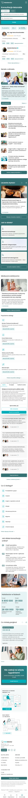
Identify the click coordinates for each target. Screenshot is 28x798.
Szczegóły (11, 384)
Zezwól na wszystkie (14, 412)
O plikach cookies (21, 384)
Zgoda (4, 384)
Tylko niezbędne (14, 409)
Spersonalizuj (13, 405)
